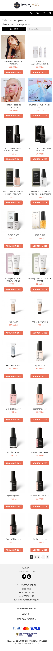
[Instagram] (29, 576)
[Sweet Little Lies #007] (40, 481)
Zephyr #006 (39, 365)
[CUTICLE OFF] (13, 221)
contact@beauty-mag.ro (28, 599)
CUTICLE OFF (13, 235)
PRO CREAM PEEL (13, 365)
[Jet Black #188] (13, 438)
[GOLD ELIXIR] (40, 221)
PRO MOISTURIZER (40, 322)
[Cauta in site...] (50, 13)
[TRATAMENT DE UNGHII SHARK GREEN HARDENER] (40, 177)
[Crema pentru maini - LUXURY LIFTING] (13, 264)
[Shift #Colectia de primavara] (13, 90)
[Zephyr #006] (40, 351)
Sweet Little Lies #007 (39, 495)
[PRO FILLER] (13, 307)
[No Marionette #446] (40, 438)
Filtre (15, 29)
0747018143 (28, 592)
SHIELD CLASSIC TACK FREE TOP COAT (39, 149)
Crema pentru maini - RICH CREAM (39, 279)
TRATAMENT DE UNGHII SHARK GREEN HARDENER (40, 192)
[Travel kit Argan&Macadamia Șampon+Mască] (40, 47)
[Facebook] (24, 576)
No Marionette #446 (39, 452)
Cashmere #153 (40, 409)
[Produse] (3, 14)
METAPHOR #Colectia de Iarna (39, 106)
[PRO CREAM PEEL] (13, 351)
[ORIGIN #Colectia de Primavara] (13, 47)
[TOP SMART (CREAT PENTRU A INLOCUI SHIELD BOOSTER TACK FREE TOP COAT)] (13, 134)
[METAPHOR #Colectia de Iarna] (40, 90)
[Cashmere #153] (40, 394)
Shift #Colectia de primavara (13, 106)
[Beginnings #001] (13, 481)
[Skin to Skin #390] (13, 394)
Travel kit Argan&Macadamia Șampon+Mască (40, 62)
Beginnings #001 (13, 495)
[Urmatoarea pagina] (47, 557)
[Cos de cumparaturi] (44, 13)
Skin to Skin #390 (13, 409)
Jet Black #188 (13, 452)
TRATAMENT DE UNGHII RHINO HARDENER (13, 192)
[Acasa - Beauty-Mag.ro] (26, 5)
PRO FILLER (13, 322)
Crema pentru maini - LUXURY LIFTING (13, 279)
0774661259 (28, 596)
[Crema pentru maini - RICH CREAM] (40, 264)
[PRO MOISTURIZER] (40, 307)
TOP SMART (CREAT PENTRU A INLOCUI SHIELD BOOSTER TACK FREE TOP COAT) (13, 149)
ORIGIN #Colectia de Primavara (13, 62)
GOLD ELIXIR (39, 235)
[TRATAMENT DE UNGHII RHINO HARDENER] (13, 177)
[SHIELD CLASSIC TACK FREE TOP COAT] (40, 134)
